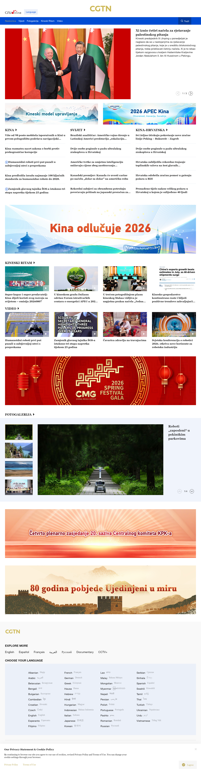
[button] (178, 93)
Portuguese (112, 710)
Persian (108, 699)
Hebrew (72, 694)
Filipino (36, 726)
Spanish (145, 683)
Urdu (142, 715)
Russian (109, 726)
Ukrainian (148, 710)
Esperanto (39, 720)
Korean (72, 726)
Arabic (35, 678)
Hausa (71, 688)
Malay (111, 678)
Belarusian (40, 683)
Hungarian (74, 704)
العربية (53, 652)
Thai (142, 699)
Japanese (74, 720)
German (73, 678)
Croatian (37, 704)
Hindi (70, 699)
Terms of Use (29, 764)
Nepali (107, 694)
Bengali (35, 688)
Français (39, 652)
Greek (72, 683)
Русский (67, 652)
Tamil (143, 694)
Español (24, 652)
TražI (186, 21)
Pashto (107, 715)
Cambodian (37, 699)
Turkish (144, 704)
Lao (105, 672)
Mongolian (110, 683)
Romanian (110, 720)
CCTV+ (102, 652)
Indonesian (79, 710)
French (72, 672)
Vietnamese (149, 720)
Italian (72, 715)
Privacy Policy (11, 764)
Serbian (145, 672)
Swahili (146, 688)
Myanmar (112, 688)
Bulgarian (39, 694)
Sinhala (144, 678)
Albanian (36, 672)
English (9, 652)
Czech (35, 710)
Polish (107, 704)
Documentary (85, 652)
